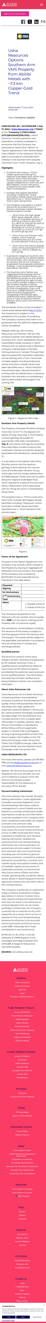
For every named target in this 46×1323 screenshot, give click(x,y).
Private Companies (22, 986)
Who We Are (22, 1234)
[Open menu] (41, 5)
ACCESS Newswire (22, 1261)
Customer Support (22, 1294)
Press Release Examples (22, 1193)
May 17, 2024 (35, 310)
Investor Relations (22, 1241)
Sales (22, 1290)
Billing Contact (22, 1301)
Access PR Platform (22, 1012)
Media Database (22, 1019)
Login (22, 1283)
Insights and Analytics (22, 1037)
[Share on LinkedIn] (36, 22)
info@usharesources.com (26, 762)
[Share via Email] (43, 22)
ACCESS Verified (22, 1041)
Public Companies (22, 982)
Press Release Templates (22, 1189)
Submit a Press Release (22, 1116)
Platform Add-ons (22, 1135)
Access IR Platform (22, 1056)
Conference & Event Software (22, 1097)
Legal (22, 993)
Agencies (22, 990)
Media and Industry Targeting (22, 1030)
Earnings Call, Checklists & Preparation (22, 1166)
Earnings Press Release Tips (22, 1170)
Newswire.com (22, 1264)
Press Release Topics (22, 1150)
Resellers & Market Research (22, 997)
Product (22, 1212)
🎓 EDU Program (22, 1196)
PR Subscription (22, 1112)
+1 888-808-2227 (22, 1287)
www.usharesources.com (19, 765)
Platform (22, 1215)
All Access (22, 1093)
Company (22, 1219)
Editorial (22, 1297)
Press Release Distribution (22, 1016)
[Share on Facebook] (23, 22)
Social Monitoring (22, 1034)
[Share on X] (30, 22)
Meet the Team (22, 1238)
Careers (22, 1245)
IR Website (22, 1060)
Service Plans (22, 1131)
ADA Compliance (22, 1063)
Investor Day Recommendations (22, 1173)
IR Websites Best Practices (22, 1163)
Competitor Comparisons (22, 1159)
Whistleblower (22, 1078)
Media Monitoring (22, 1026)
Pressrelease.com (22, 1268)
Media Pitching (22, 1023)
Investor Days (22, 1074)
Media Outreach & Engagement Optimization (22, 1155)
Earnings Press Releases (22, 1070)
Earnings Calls (22, 1067)
